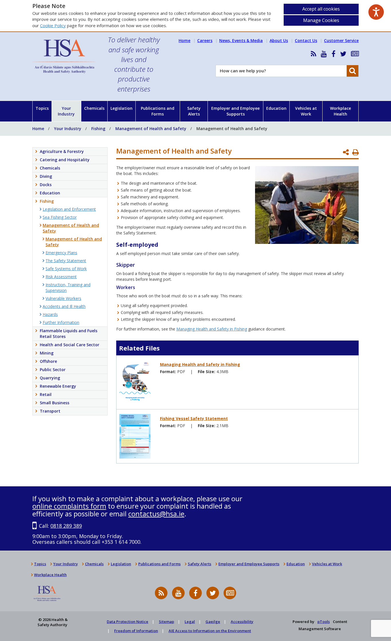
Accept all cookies (321, 9)
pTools (323, 621)
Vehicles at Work (306, 111)
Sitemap (166, 621)
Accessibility (242, 621)
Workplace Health (340, 111)
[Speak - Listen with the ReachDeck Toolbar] (376, 12)
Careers (204, 40)
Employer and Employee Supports (235, 111)
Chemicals (94, 108)
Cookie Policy (53, 25)
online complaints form (69, 506)
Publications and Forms (157, 111)
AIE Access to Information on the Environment (210, 630)
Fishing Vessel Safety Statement (194, 418)
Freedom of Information (136, 630)
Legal (190, 621)
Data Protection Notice (127, 621)
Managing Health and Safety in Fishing (211, 329)
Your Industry (66, 111)
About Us (279, 40)
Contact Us (306, 40)
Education (276, 108)
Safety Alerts (194, 111)
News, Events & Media (241, 40)
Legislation (121, 108)
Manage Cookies (321, 20)
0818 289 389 (66, 525)
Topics (42, 108)
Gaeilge (213, 621)
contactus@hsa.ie (156, 513)
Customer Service (341, 40)
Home (184, 40)
